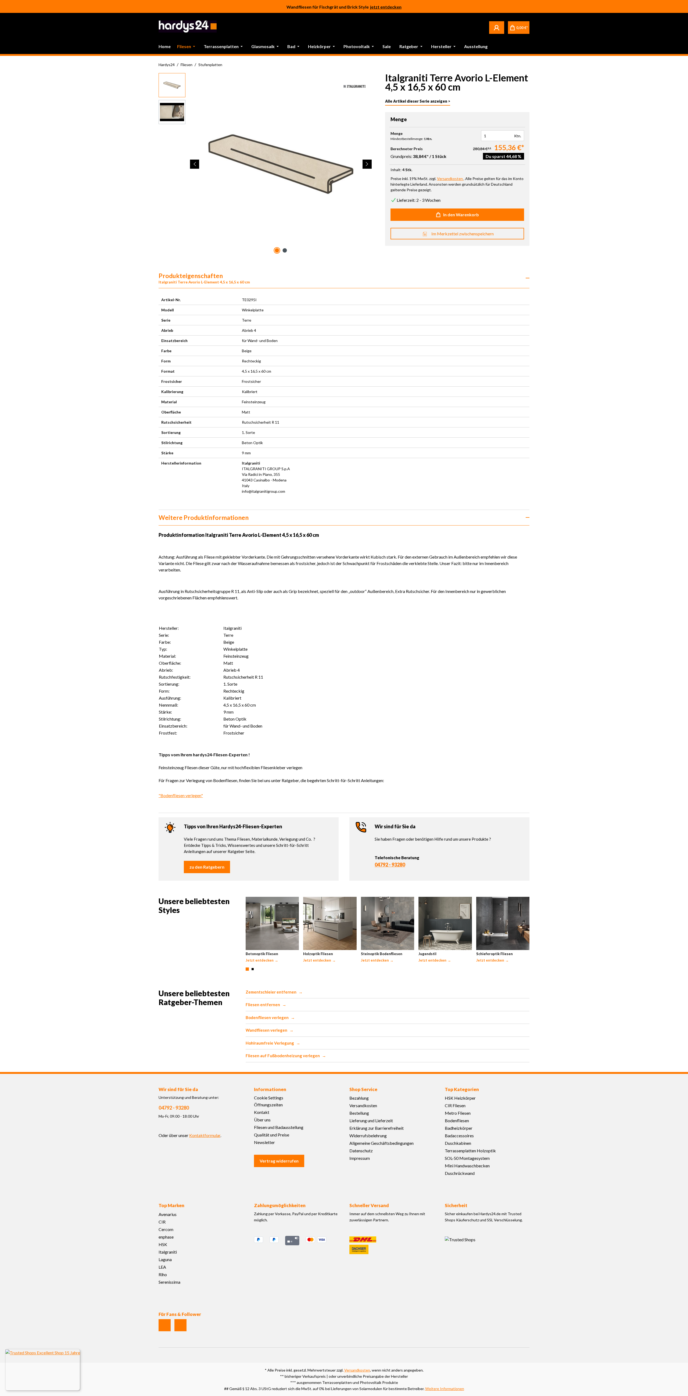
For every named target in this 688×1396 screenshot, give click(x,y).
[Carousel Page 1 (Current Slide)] (247, 969)
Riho (163, 1274)
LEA (162, 1266)
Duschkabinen (458, 1143)
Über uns (262, 1119)
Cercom (166, 1229)
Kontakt (261, 1112)
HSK (163, 1244)
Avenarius (168, 1214)
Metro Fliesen (458, 1113)
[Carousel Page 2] (253, 969)
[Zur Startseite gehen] (188, 26)
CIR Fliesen (455, 1105)
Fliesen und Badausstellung (278, 1127)
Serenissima (169, 1282)
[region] (265, 164)
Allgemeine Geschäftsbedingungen (381, 1143)
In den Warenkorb (461, 214)
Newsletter (264, 1142)
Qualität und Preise (271, 1134)
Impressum (359, 1158)
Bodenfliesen (457, 1120)
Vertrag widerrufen (279, 1160)
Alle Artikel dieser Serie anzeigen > (417, 101)
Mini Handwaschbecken (467, 1165)
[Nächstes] (367, 164)
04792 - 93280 (390, 865)
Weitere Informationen (444, 1388)
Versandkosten (363, 1105)
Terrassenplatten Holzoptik (470, 1150)
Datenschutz (361, 1150)
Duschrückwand (460, 1173)
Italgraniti (168, 1251)
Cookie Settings (268, 1097)
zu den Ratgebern (206, 866)
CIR (162, 1221)
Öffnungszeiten (268, 1104)
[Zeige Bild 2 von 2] (284, 250)
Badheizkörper (458, 1128)
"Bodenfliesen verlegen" (181, 795)
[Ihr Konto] (496, 27)
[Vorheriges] (194, 164)
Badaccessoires (459, 1135)
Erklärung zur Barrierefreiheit (376, 1128)
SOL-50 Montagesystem (467, 1158)
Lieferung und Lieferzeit (371, 1120)
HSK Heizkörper (460, 1097)
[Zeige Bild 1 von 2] (277, 250)
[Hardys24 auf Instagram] (165, 1325)
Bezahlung (359, 1097)
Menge (396, 133)
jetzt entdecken (386, 6)
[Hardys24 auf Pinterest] (180, 1325)
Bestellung (359, 1113)
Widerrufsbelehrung (368, 1135)
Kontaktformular (204, 1135)
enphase (166, 1236)
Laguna (165, 1259)
